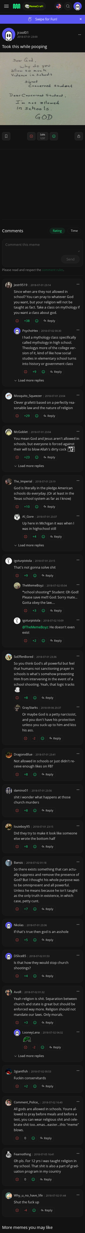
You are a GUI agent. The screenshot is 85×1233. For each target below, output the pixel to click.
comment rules (52, 270)
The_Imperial (23, 481)
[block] (79, 34)
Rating (57, 231)
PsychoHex (30, 330)
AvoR (17, 992)
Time (74, 231)
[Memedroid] (16, 6)
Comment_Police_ (26, 1102)
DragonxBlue (23, 754)
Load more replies (31, 380)
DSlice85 (20, 956)
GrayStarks (30, 707)
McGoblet (20, 432)
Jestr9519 (20, 285)
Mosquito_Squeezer (28, 396)
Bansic (18, 862)
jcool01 (23, 32)
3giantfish (21, 1071)
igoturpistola (23, 560)
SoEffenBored (23, 657)
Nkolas (18, 925)
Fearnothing (22, 1154)
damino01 (21, 790)
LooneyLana (30, 1032)
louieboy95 (22, 826)
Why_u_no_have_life (28, 1195)
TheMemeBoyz (32, 585)
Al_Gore (27, 516)
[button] (68, 6)
